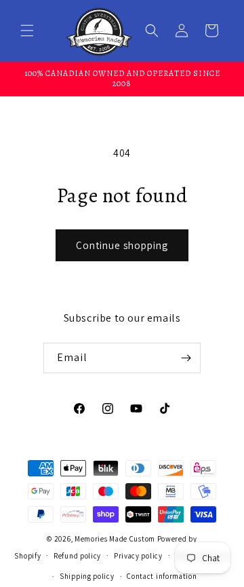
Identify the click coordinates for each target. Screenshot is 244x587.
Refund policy (77, 556)
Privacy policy (138, 556)
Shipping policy (87, 576)
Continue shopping (122, 245)
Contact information (162, 576)
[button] (27, 30)
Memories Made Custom (115, 539)
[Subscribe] (186, 358)
